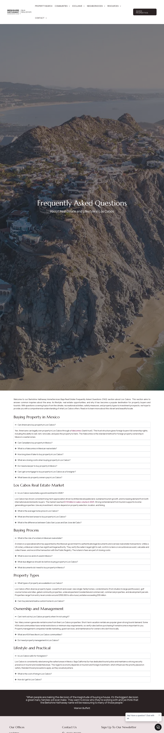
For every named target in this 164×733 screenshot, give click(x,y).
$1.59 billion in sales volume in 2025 (79, 502)
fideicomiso (76, 430)
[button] (69, 6)
